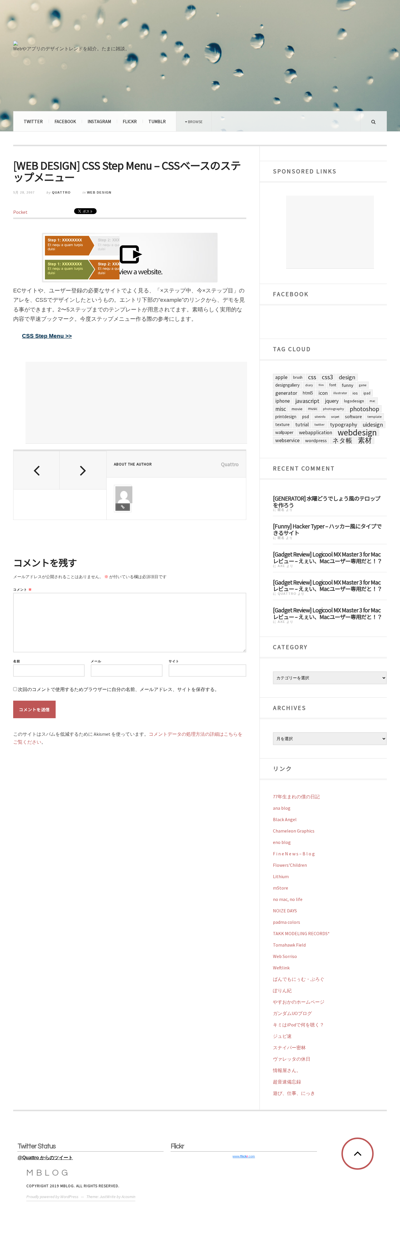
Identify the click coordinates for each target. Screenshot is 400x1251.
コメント (22, 589)
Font (332, 384)
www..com (244, 1156)
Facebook (65, 121)
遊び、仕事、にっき (294, 1093)
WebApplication (315, 432)
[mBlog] (77, 23)
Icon (323, 393)
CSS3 (327, 377)
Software (353, 416)
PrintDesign (285, 416)
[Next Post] (83, 470)
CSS (312, 377)
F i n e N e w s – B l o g (294, 854)
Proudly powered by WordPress (52, 1196)
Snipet (335, 417)
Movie (297, 408)
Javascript (307, 400)
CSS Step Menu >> (47, 336)
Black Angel (285, 819)
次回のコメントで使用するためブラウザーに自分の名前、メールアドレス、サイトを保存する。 (118, 689)
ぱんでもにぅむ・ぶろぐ (298, 979)
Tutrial (302, 424)
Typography (343, 424)
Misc (280, 408)
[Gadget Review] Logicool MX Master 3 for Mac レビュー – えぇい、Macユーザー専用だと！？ (327, 557)
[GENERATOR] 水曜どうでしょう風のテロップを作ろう (326, 501)
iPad (366, 393)
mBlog (48, 1172)
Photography (333, 408)
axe (281, 566)
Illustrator (340, 393)
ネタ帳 (342, 440)
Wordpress (316, 440)
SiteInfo (319, 416)
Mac (372, 401)
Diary (309, 385)
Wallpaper (284, 432)
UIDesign (373, 424)
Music (312, 408)
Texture (282, 424)
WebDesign (357, 432)
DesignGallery (287, 385)
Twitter (33, 121)
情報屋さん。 (287, 1070)
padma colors (286, 922)
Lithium (281, 876)
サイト (174, 661)
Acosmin (128, 1196)
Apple (281, 377)
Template (374, 416)
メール (96, 661)
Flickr (130, 121)
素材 (365, 440)
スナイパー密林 (289, 1047)
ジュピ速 (282, 1036)
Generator (286, 393)
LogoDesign (354, 401)
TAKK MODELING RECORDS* (301, 933)
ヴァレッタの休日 (291, 1059)
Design (347, 377)
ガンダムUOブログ (292, 1013)
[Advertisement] (136, 403)
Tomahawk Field (289, 945)
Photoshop (364, 408)
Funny (347, 385)
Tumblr (157, 121)
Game (362, 385)
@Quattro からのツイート (45, 1157)
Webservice (287, 440)
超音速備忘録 (287, 1082)
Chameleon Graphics (293, 831)
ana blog (281, 808)
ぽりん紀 (282, 990)
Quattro (61, 192)
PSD (305, 416)
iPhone (282, 401)
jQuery (332, 400)
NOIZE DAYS (285, 911)
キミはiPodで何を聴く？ (298, 1025)
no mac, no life (287, 899)
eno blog (282, 842)
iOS (355, 393)
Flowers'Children (290, 865)
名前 (16, 661)
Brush (297, 377)
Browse (195, 121)
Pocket (20, 212)
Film (321, 385)
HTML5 (308, 393)
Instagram (99, 121)
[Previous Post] (36, 470)
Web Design (99, 192)
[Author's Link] (122, 507)
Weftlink (281, 968)
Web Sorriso (285, 956)
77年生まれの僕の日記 (296, 796)
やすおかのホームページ (298, 1002)
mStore (280, 888)
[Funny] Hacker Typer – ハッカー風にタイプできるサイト (327, 529)
